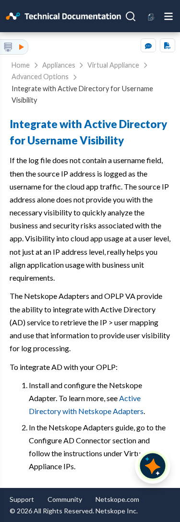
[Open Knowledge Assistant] (152, 466)
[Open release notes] (151, 16)
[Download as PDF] (167, 45)
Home (21, 65)
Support (22, 499)
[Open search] (130, 16)
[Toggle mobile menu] (168, 16)
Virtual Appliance (113, 65)
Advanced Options (40, 76)
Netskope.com (117, 499)
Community (65, 499)
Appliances (58, 65)
